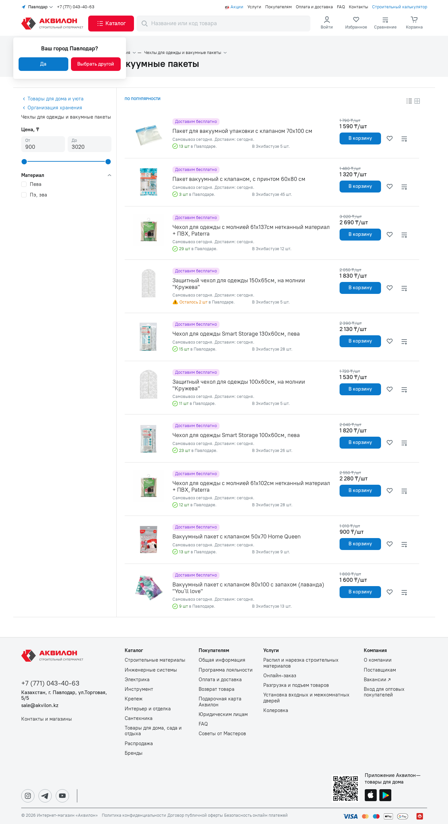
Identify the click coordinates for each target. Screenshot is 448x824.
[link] (356, 23)
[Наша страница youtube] (62, 795)
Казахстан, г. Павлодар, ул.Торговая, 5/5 (64, 695)
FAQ (341, 7)
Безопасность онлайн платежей (256, 815)
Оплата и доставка (314, 7)
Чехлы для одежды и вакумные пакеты (182, 52)
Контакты (358, 7)
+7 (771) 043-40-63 (76, 7)
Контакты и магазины (46, 719)
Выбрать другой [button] (95, 64)
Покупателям (278, 7)
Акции (236, 7)
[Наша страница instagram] (27, 795)
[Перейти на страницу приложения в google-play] (385, 795)
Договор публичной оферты (195, 815)
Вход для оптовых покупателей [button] (384, 692)
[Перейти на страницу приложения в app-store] (371, 795)
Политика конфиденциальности (134, 815)
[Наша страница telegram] (45, 795)
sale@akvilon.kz (39, 705)
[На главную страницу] (53, 656)
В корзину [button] (360, 138)
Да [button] (43, 64)
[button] (111, 23)
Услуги (254, 7)
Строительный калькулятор (399, 7)
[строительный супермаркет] (53, 23)
